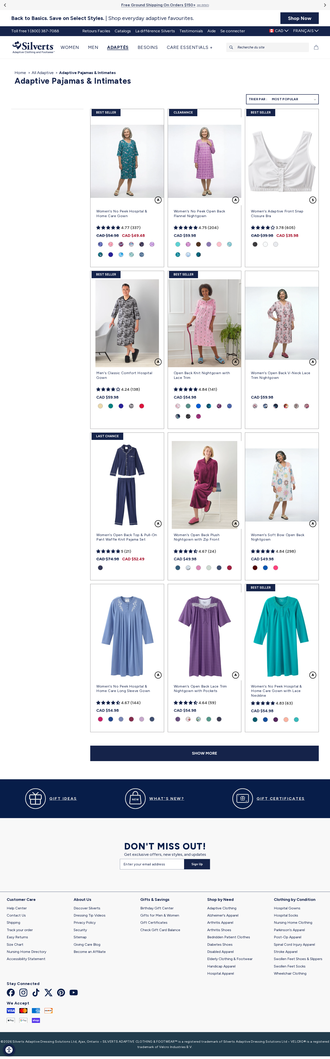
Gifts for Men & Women (159, 915)
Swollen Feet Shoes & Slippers (298, 959)
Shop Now (299, 18)
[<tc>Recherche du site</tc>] (231, 47)
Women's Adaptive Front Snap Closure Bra (277, 213)
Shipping (13, 922)
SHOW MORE (204, 753)
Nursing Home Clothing (293, 922)
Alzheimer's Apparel (222, 915)
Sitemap (80, 937)
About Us (82, 899)
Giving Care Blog (87, 944)
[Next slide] (325, 5)
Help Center (17, 908)
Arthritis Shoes (219, 930)
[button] (72, 47)
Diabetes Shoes (220, 944)
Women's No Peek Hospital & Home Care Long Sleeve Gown (123, 688)
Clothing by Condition (294, 899)
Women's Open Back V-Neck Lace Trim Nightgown (280, 375)
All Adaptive (43, 72)
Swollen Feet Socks (290, 966)
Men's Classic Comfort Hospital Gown (124, 375)
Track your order (20, 930)
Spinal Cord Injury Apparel (294, 944)
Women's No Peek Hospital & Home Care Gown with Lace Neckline (276, 691)
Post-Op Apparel (287, 937)
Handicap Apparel (221, 966)
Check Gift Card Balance (160, 930)
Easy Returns (17, 937)
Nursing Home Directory (26, 952)
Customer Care (21, 899)
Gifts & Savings (154, 899)
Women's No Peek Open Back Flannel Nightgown (199, 213)
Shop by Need (220, 899)
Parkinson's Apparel (289, 930)
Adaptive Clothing (221, 908)
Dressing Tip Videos (90, 915)
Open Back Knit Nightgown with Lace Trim (202, 375)
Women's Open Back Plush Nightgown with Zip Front (197, 537)
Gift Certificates (153, 922)
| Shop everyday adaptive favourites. (102, 18)
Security (80, 930)
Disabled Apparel (220, 952)
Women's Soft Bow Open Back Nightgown (277, 537)
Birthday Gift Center (157, 908)
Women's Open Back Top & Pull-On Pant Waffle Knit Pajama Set (126, 537)
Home (20, 72)
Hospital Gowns (287, 908)
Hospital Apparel (220, 973)
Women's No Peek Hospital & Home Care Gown (121, 213)
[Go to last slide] (5, 5)
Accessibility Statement (26, 959)
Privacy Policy (85, 922)
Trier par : (258, 99)
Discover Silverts (87, 908)
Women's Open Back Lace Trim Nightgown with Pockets (200, 688)
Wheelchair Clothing (290, 973)
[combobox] (267, 47)
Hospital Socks (286, 915)
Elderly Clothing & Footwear (230, 959)
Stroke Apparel (285, 952)
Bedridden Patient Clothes (228, 937)
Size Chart (15, 944)
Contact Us (16, 915)
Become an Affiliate (90, 952)
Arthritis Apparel (220, 922)
